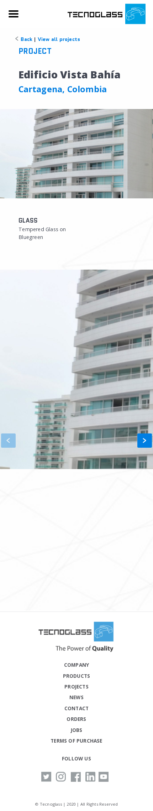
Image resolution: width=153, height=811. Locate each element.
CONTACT (76, 708)
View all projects (59, 39)
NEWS (76, 697)
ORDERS (76, 719)
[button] (144, 440)
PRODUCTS (76, 675)
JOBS (77, 730)
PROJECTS (76, 686)
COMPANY (76, 664)
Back (25, 39)
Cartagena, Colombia (63, 89)
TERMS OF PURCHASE (76, 740)
